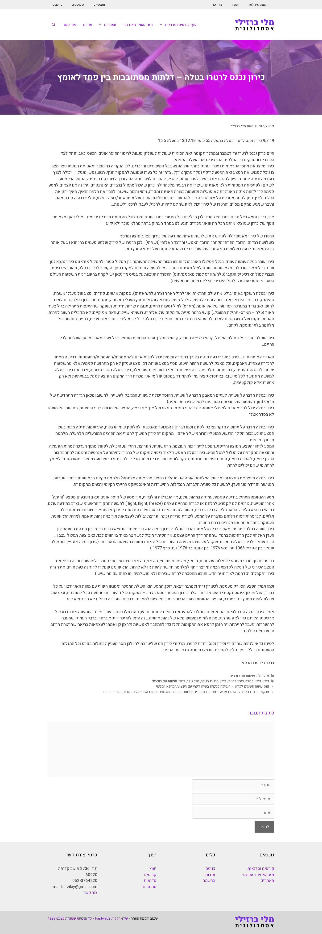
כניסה (210, 869)
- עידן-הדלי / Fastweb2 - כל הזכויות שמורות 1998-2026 (89, 918)
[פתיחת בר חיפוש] (53, 25)
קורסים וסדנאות (261, 869)
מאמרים (110, 24)
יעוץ (152, 869)
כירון (266, 681)
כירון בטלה (253, 681)
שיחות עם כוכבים (242, 675)
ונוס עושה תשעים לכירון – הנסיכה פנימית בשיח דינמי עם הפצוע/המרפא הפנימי (212, 686)
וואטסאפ (99, 4)
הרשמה (209, 881)
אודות (87, 24)
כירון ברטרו (236, 681)
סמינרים (149, 887)
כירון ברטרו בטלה (213, 681)
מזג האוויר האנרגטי (138, 24)
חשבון (235, 4)
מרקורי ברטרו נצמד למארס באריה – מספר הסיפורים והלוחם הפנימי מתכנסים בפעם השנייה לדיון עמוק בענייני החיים (186, 691)
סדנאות (150, 881)
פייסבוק (57, 4)
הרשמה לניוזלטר (259, 4)
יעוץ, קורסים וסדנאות (181, 24)
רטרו (181, 681)
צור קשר (217, 4)
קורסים (150, 875)
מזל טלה (262, 675)
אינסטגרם (78, 4)
